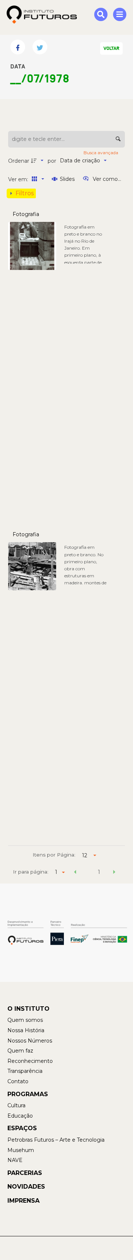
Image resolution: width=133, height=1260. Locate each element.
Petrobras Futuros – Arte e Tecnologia (56, 1139)
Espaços (22, 1128)
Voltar (111, 48)
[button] (75, 873)
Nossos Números (29, 1040)
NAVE (15, 1160)
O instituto (28, 1008)
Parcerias (24, 1172)
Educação (20, 1115)
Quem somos (25, 1020)
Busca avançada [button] (101, 152)
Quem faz (20, 1050)
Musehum (20, 1150)
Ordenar (18, 161)
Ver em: (19, 179)
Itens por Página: (54, 855)
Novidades (26, 1186)
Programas (27, 1094)
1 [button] (99, 872)
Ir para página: (30, 872)
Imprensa (23, 1200)
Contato (17, 1081)
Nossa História (25, 1030)
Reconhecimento (30, 1061)
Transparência (24, 1071)
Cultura (16, 1105)
